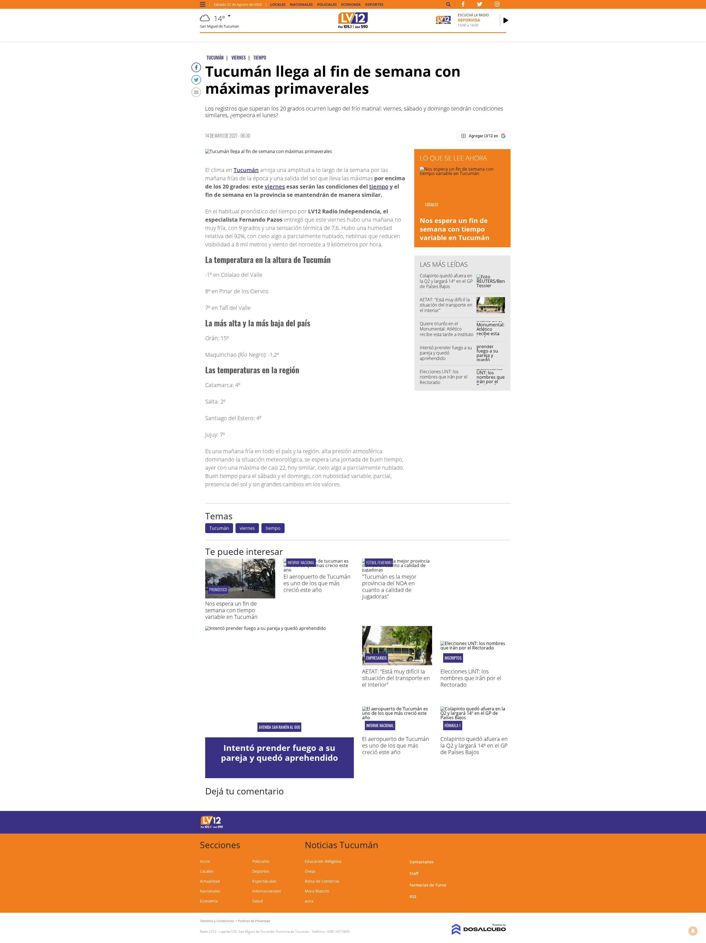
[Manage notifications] (693, 930)
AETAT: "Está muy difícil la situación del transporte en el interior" (446, 305)
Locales (277, 4)
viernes (275, 186)
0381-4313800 (338, 931)
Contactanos (422, 861)
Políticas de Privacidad (254, 921)
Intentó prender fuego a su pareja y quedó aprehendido (446, 353)
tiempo (378, 186)
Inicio (205, 861)
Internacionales (266, 891)
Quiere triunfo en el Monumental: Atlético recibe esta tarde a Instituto (446, 329)
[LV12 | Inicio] (499, 843)
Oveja (310, 871)
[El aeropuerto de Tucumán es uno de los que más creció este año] (319, 570)
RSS (413, 896)
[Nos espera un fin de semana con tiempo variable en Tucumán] (240, 597)
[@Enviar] (196, 92)
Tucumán (246, 170)
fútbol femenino (378, 562)
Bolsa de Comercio (322, 881)
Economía (351, 4)
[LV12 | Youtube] (467, 821)
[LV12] (212, 827)
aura (309, 901)
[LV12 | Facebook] (463, 5)
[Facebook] (196, 67)
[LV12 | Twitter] (479, 5)
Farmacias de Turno (428, 885)
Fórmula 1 (453, 725)
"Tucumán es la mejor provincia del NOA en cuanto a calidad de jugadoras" (389, 586)
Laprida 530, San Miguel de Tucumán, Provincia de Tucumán (264, 931)
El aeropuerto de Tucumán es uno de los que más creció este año (317, 583)
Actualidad (210, 881)
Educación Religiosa (323, 861)
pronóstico (218, 589)
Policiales (327, 4)
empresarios (376, 658)
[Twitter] (196, 80)
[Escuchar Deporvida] (506, 20)
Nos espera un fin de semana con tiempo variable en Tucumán (455, 229)
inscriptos (453, 658)
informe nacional (301, 562)
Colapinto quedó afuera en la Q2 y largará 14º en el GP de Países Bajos (446, 281)
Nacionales (301, 4)
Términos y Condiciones (217, 921)
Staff (414, 873)
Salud (257, 901)
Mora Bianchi (317, 891)
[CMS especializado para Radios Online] (471, 929)
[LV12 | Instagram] (497, 5)
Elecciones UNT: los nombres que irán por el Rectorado (443, 377)
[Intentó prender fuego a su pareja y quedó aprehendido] (279, 681)
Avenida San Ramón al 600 (279, 727)
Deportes (374, 4)
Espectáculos (264, 881)
